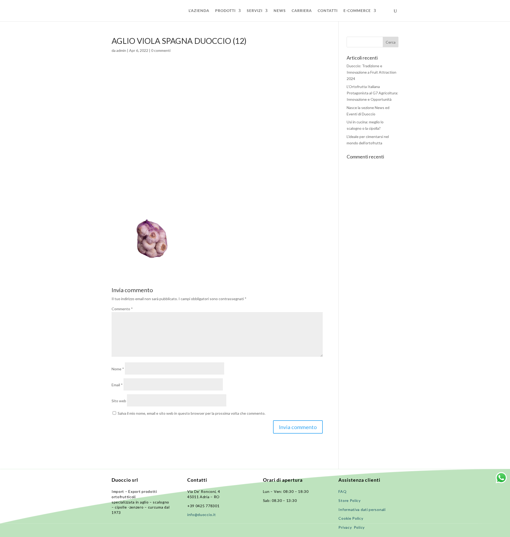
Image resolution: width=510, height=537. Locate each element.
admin (121, 50)
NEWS (280, 11)
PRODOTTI (225, 11)
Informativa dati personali (362, 509)
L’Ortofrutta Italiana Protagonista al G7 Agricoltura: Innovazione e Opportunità (372, 93)
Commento (122, 309)
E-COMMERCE (357, 11)
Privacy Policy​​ (351, 527)
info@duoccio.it (201, 514)
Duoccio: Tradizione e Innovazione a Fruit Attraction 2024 (371, 72)
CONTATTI (328, 11)
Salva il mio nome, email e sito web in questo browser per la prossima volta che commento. (191, 413)
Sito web (119, 400)
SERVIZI (254, 11)
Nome (118, 369)
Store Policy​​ (349, 500)
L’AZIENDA (199, 11)
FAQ (342, 491)
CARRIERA (302, 11)
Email (117, 385)
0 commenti (161, 50)
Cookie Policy (350, 518)
